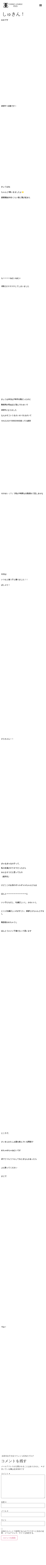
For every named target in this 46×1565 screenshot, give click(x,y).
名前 (3, 1502)
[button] (41, 5)
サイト (3, 1520)
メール (4, 1511)
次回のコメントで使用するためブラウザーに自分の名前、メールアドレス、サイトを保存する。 (22, 1532)
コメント (5, 1473)
